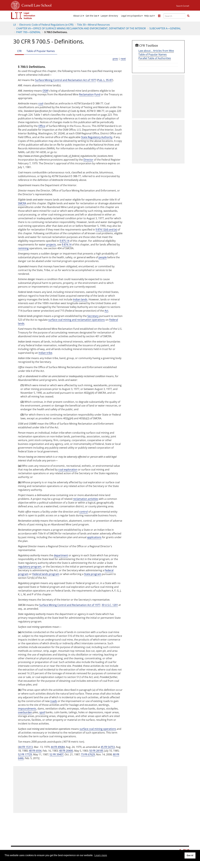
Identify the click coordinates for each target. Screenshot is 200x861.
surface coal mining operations (98, 729)
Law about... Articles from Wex (156, 50)
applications (94, 537)
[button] (188, 16)
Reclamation (86, 94)
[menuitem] (78, 15)
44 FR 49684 (58, 747)
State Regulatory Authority (96, 137)
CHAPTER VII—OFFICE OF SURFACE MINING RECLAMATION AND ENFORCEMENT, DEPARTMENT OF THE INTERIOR (81, 28)
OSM (45, 90)
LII (14, 24)
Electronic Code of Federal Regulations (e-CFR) (46, 24)
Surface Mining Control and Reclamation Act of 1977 (65, 80)
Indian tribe (45, 353)
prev (115, 58)
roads (53, 701)
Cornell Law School (36, 5)
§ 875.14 (64, 240)
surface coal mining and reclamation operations (76, 319)
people (103, 257)
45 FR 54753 (108, 747)
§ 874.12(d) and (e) (106, 229)
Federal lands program (45, 574)
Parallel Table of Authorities (154, 58)
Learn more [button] (100, 855)
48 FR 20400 (66, 750)
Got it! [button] (190, 855)
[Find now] (188, 15)
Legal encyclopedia (131, 15)
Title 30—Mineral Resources (93, 24)
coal (40, 103)
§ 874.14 (66, 244)
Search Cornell (182, 6)
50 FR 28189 (96, 750)
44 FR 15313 (26, 747)
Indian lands (80, 299)
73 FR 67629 (88, 754)
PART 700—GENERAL (28, 32)
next (123, 58)
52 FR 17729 (25, 754)
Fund (97, 94)
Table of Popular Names (41, 51)
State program (92, 574)
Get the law (92, 15)
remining (23, 248)
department (61, 555)
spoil (42, 712)
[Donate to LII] (159, 16)
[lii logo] (23, 15)
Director (88, 159)
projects (51, 244)
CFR (19, 51)
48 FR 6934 (35, 750)
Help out (148, 15)
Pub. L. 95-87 (105, 80)
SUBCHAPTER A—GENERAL (165, 28)
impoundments (27, 708)
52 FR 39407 (56, 754)
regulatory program (29, 566)
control (83, 511)
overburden (25, 712)
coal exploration (67, 469)
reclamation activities (85, 499)
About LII (77, 15)
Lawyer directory (109, 15)
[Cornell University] (15, 5)
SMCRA (22, 203)
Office (41, 126)
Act (106, 310)
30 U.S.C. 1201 (110, 605)
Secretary (93, 316)
